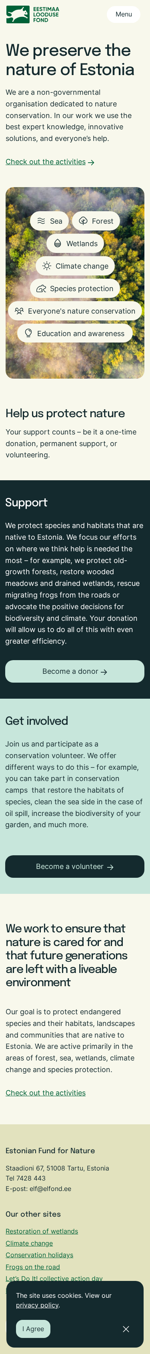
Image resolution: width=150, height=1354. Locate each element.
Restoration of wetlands (42, 1231)
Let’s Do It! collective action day (54, 1278)
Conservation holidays (39, 1255)
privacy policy (37, 1305)
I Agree (33, 1329)
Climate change (29, 1243)
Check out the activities (46, 161)
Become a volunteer (70, 866)
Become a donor (70, 671)
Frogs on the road (33, 1267)
